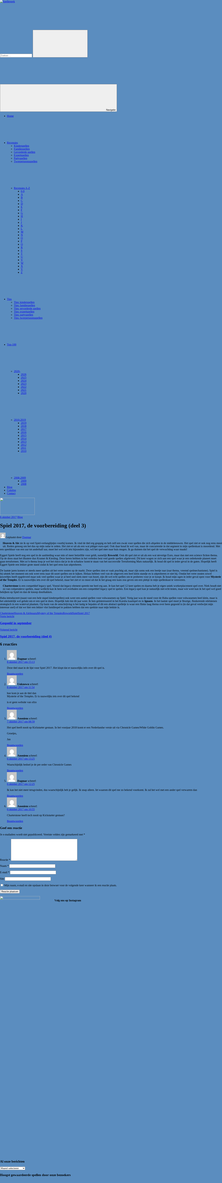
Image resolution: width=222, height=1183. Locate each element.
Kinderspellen (21, 145)
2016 (23, 432)
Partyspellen (20, 158)
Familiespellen (22, 148)
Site (2, 878)
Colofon (11, 490)
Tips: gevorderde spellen (27, 308)
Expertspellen (21, 155)
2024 (23, 380)
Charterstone (7, 613)
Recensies (12, 142)
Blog (9, 487)
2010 (23, 451)
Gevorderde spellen (24, 152)
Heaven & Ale (22, 613)
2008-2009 (20, 477)
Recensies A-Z (22, 188)
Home (10, 115)
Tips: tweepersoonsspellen (28, 317)
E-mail (4, 872)
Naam (4, 865)
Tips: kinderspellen (24, 302)
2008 (23, 483)
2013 (23, 441)
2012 (23, 444)
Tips (9, 299)
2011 (23, 447)
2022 (23, 386)
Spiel (75, 613)
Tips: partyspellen (23, 314)
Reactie (5, 859)
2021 (23, 389)
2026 (23, 374)
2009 (23, 480)
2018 (23, 426)
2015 (23, 435)
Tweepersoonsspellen (25, 161)
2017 (23, 429)
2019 (23, 422)
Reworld (67, 613)
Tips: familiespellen (24, 305)
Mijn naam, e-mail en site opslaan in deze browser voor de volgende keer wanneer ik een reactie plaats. (60, 885)
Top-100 (11, 344)
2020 (23, 393)
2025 (23, 377)
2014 (23, 438)
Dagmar (26, 537)
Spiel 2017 (84, 613)
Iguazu (33, 613)
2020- (17, 371)
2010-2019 (20, 419)
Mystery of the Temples (50, 613)
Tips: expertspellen (24, 311)
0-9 (22, 191)
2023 (23, 383)
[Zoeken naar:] (16, 55)
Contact (11, 493)
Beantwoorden (15, 673)
